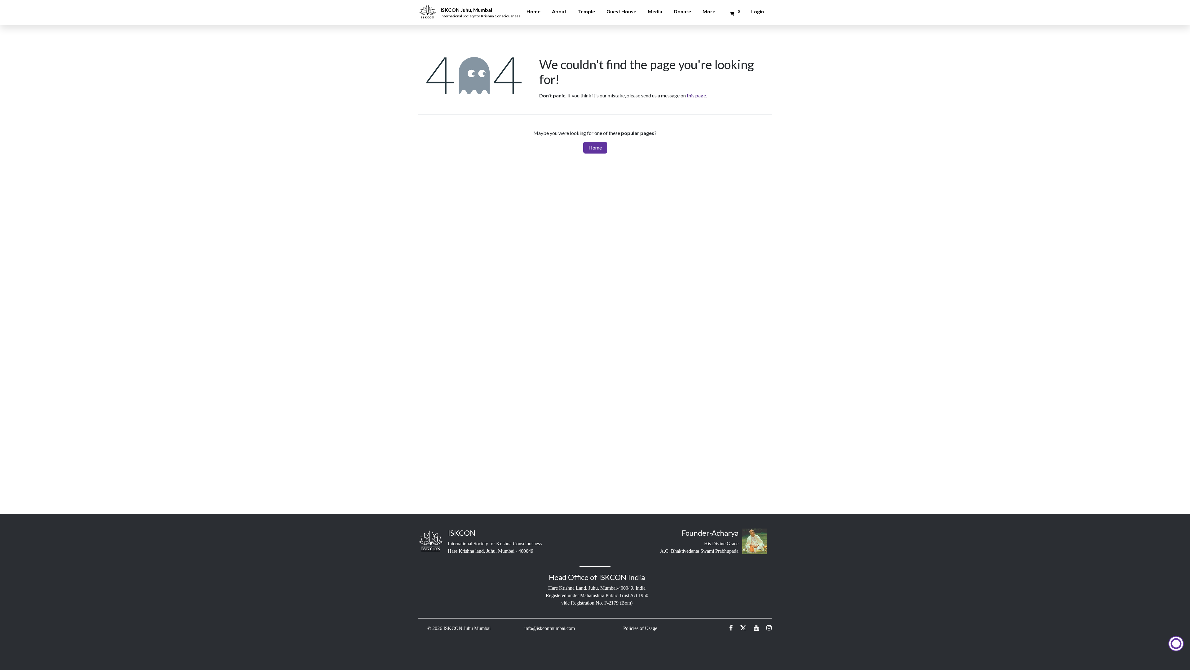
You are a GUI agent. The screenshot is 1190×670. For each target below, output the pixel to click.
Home (533, 11)
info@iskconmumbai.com (549, 628)
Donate (682, 11)
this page (696, 95)
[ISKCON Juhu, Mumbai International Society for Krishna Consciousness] (428, 8)
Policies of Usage (640, 628)
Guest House (621, 11)
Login (757, 11)
